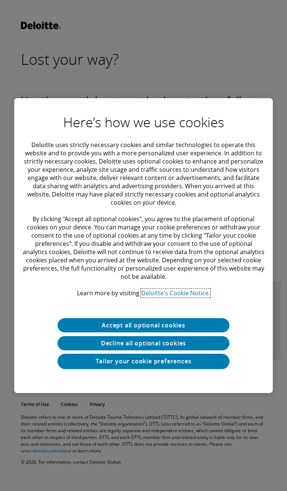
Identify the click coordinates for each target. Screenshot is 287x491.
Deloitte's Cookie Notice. (175, 293)
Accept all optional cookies (143, 325)
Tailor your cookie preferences (144, 361)
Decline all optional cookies (143, 343)
